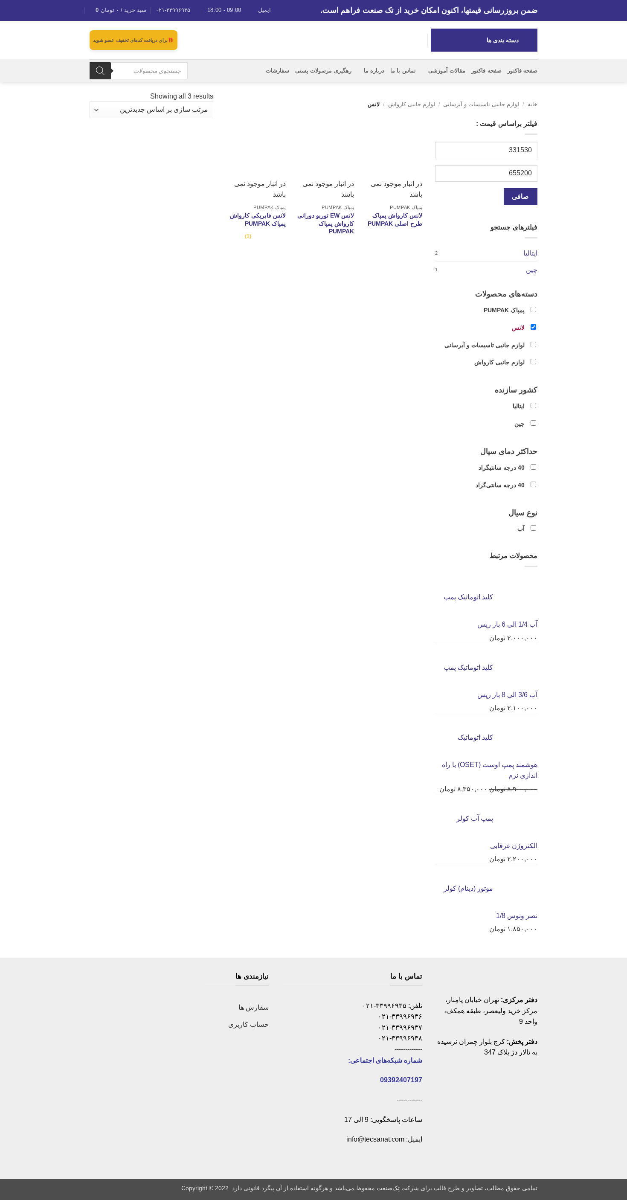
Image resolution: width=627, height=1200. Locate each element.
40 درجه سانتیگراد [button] (502, 467)
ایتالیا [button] (519, 406)
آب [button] (521, 528)
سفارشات (277, 70)
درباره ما (374, 70)
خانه (532, 104)
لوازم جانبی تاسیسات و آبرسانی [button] (484, 345)
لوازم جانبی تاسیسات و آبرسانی (481, 104)
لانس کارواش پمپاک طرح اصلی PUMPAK (395, 219)
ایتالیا (530, 253)
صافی (520, 196)
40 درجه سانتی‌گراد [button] (500, 485)
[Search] (100, 70)
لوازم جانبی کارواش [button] (499, 362)
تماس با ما (403, 70)
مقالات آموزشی (446, 70)
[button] (118, 10)
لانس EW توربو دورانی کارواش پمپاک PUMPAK (325, 223)
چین (531, 269)
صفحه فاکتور (522, 70)
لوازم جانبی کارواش (411, 104)
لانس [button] (518, 327)
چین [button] (519, 423)
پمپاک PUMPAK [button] (504, 310)
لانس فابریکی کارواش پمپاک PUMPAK (258, 219)
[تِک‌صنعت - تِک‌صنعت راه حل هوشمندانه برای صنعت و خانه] (313, 40)
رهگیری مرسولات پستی (323, 70)
